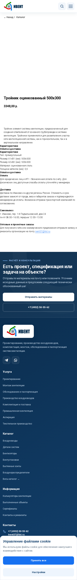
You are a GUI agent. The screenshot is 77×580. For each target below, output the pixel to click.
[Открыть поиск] (62, 6)
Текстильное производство (17, 423)
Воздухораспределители (16, 472)
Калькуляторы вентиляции (17, 496)
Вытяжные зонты (12, 466)
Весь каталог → (11, 479)
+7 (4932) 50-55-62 (38, 307)
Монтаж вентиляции (13, 385)
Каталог (20, 17)
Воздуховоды (10, 440)
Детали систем (11, 447)
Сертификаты (10, 508)
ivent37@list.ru (42, 231)
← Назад (8, 17)
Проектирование (11, 379)
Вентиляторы (10, 453)
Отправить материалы (38, 297)
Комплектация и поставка (17, 404)
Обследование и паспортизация (20, 392)
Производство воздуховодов (18, 398)
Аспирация (9, 417)
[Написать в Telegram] (6, 360)
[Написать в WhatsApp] (15, 360)
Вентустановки (11, 460)
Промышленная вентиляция (18, 411)
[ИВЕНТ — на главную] (14, 6)
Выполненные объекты (15, 502)
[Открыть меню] (70, 6)
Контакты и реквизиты (15, 515)
